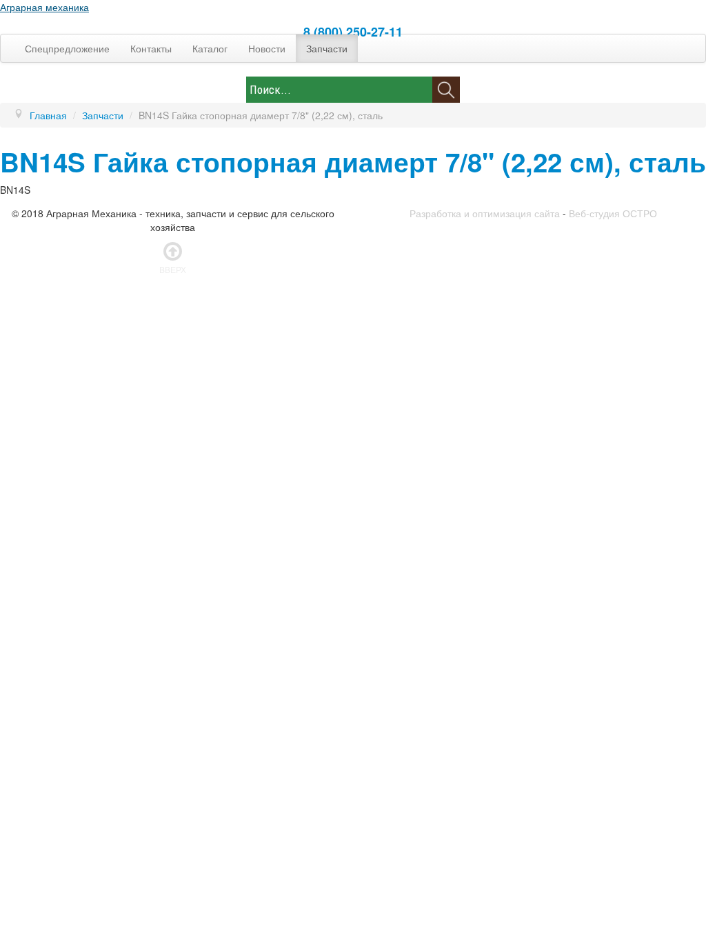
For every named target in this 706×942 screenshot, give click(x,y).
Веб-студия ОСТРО (613, 213)
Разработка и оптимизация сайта (485, 213)
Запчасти (326, 48)
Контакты (151, 48)
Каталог (210, 48)
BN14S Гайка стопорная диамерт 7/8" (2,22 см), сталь (353, 162)
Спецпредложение (67, 48)
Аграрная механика (44, 7)
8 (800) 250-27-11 (353, 32)
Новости (266, 48)
